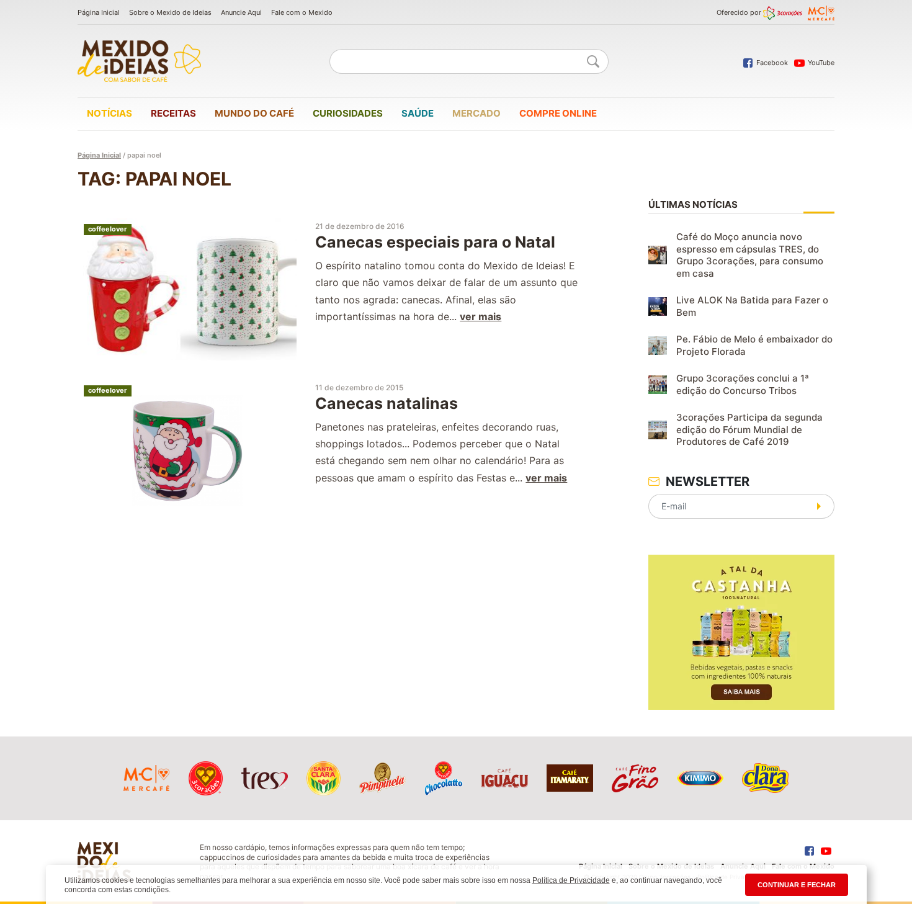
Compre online (558, 113)
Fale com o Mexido (302, 12)
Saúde (417, 113)
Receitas (173, 113)
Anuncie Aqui (241, 12)
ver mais (480, 316)
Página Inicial (99, 12)
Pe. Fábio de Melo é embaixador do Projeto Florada (754, 345)
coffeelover (107, 229)
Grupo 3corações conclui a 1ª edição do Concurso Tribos (742, 384)
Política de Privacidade (571, 880)
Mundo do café (254, 113)
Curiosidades (348, 113)
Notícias (109, 113)
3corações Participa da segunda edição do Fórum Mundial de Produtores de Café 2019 (749, 429)
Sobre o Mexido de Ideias (170, 12)
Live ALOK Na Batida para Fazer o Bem (752, 306)
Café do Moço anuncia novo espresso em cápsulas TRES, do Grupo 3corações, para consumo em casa (749, 255)
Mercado (476, 113)
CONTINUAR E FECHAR (797, 884)
